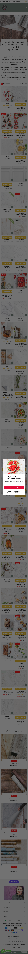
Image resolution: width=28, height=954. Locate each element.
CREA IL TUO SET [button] (14, 487)
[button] (23, 460)
